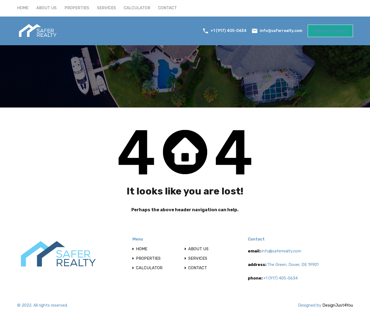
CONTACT (167, 7)
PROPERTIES (76, 7)
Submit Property (330, 30)
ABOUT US (46, 7)
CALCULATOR (137, 7)
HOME (22, 7)
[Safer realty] (37, 37)
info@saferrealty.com (281, 30)
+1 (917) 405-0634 (228, 30)
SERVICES (106, 7)
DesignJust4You (337, 305)
